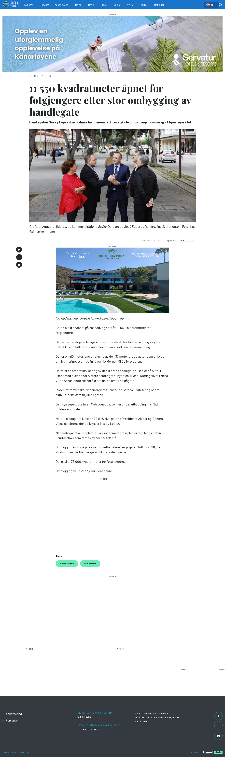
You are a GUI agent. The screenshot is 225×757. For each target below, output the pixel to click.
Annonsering (14, 714)
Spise (116, 4)
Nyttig (130, 4)
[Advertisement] (103, 513)
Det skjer (159, 4)
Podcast (44, 4)
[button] (19, 249)
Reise (78, 4)
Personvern (13, 720)
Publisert (147, 240)
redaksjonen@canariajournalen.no (98, 725)
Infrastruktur (67, 563)
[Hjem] (10, 5)
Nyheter (28, 4)
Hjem (32, 75)
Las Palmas (90, 563)
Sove (91, 4)
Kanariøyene (61, 4)
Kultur (144, 4)
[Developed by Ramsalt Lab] (213, 752)
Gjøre (104, 4)
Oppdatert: (172, 240)
